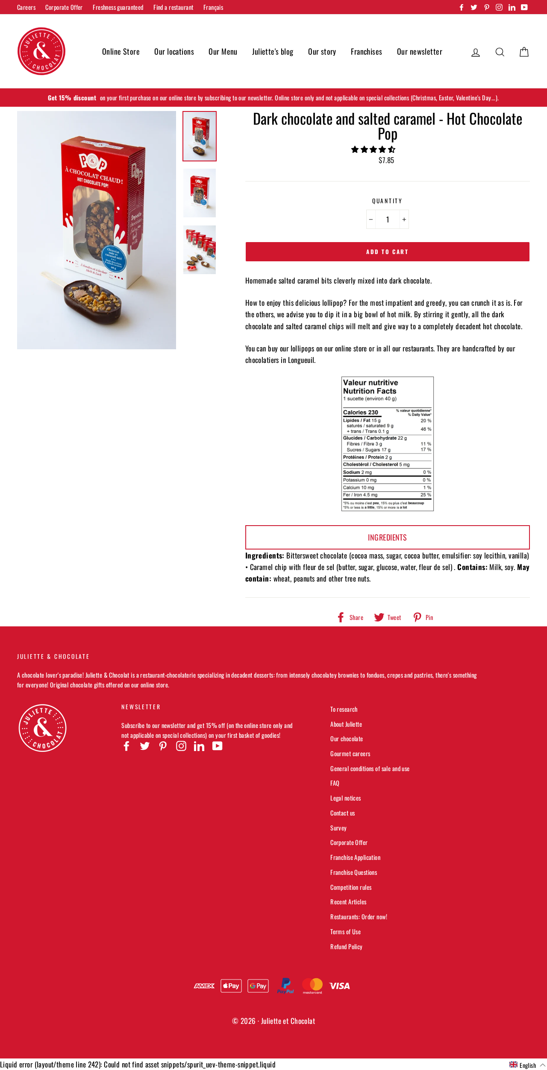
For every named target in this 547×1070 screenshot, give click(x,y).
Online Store (121, 51)
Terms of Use (345, 931)
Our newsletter (419, 51)
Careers (26, 7)
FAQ (334, 782)
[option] (273, 97)
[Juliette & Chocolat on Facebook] (126, 745)
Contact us (342, 812)
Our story (322, 51)
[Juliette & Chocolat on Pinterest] (163, 745)
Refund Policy (346, 946)
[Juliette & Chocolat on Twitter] (145, 745)
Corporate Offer (63, 7)
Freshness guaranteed (118, 7)
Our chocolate (346, 738)
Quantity (387, 200)
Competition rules (350, 887)
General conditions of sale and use (369, 768)
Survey (338, 827)
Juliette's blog (272, 51)
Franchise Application (355, 857)
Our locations (174, 51)
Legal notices (345, 797)
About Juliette (346, 723)
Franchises (366, 51)
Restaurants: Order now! (358, 916)
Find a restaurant (173, 7)
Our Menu (223, 51)
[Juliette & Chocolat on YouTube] (217, 745)
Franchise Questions (353, 872)
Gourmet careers (350, 753)
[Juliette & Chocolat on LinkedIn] (199, 745)
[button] (374, 148)
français (213, 7)
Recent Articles (348, 901)
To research (344, 709)
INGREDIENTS (387, 537)
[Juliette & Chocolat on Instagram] (181, 745)
